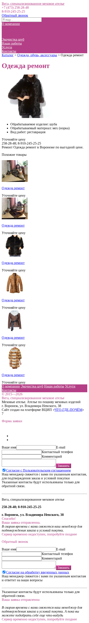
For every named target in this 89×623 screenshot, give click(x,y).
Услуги (7, 47)
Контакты (9, 51)
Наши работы (12, 43)
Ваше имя (9, 447)
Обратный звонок (15, 15)
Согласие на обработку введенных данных (37, 572)
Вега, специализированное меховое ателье (33, 3)
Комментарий (52, 456)
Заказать (63, 465)
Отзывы (8, 35)
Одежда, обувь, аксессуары (37, 55)
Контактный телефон (57, 452)
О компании (11, 24)
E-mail (60, 447)
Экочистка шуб (13, 39)
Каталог (8, 55)
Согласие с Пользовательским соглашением (38, 470)
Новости (8, 28)
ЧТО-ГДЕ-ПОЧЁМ (68, 410)
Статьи (7, 31)
